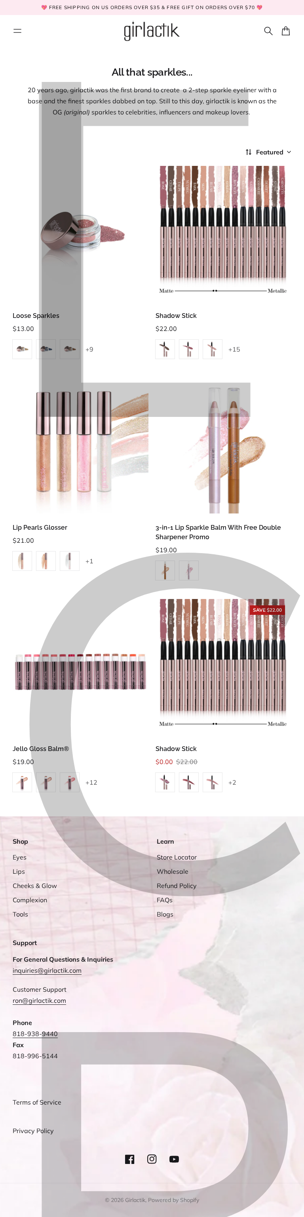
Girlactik (135, 1200)
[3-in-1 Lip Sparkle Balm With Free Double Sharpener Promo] (223, 445)
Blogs (165, 914)
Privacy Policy (33, 1131)
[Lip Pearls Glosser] (80, 445)
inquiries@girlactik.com (47, 970)
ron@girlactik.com (39, 1000)
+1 (89, 561)
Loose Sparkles (36, 315)
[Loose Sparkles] (80, 234)
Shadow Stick (176, 315)
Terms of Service (37, 1102)
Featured (269, 152)
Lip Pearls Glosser (40, 527)
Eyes (20, 857)
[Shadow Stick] (223, 234)
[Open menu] (17, 31)
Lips (19, 871)
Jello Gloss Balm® (41, 749)
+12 (91, 782)
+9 (89, 349)
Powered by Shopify (173, 1200)
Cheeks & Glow (35, 886)
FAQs (165, 900)
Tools (20, 914)
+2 (232, 782)
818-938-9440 (35, 1034)
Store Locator (177, 857)
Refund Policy (177, 886)
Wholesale (172, 871)
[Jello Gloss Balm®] (80, 667)
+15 (234, 349)
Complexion (30, 900)
